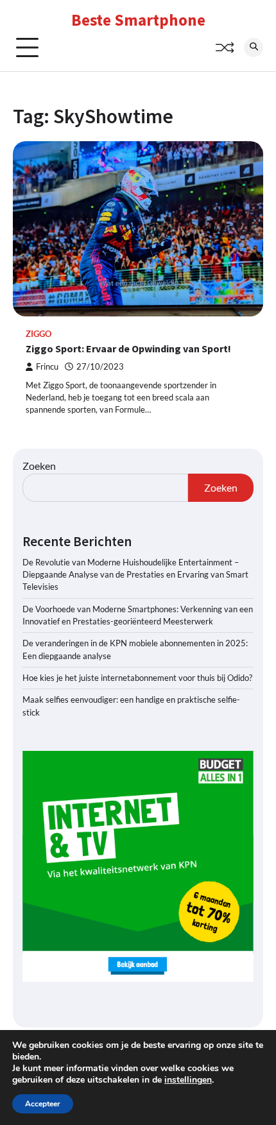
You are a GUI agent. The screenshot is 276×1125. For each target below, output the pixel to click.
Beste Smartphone (138, 20)
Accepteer (42, 1104)
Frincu (47, 367)
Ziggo (38, 334)
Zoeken (39, 465)
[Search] (253, 47)
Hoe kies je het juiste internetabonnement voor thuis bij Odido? (137, 678)
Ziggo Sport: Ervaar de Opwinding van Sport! (128, 348)
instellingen (188, 1080)
